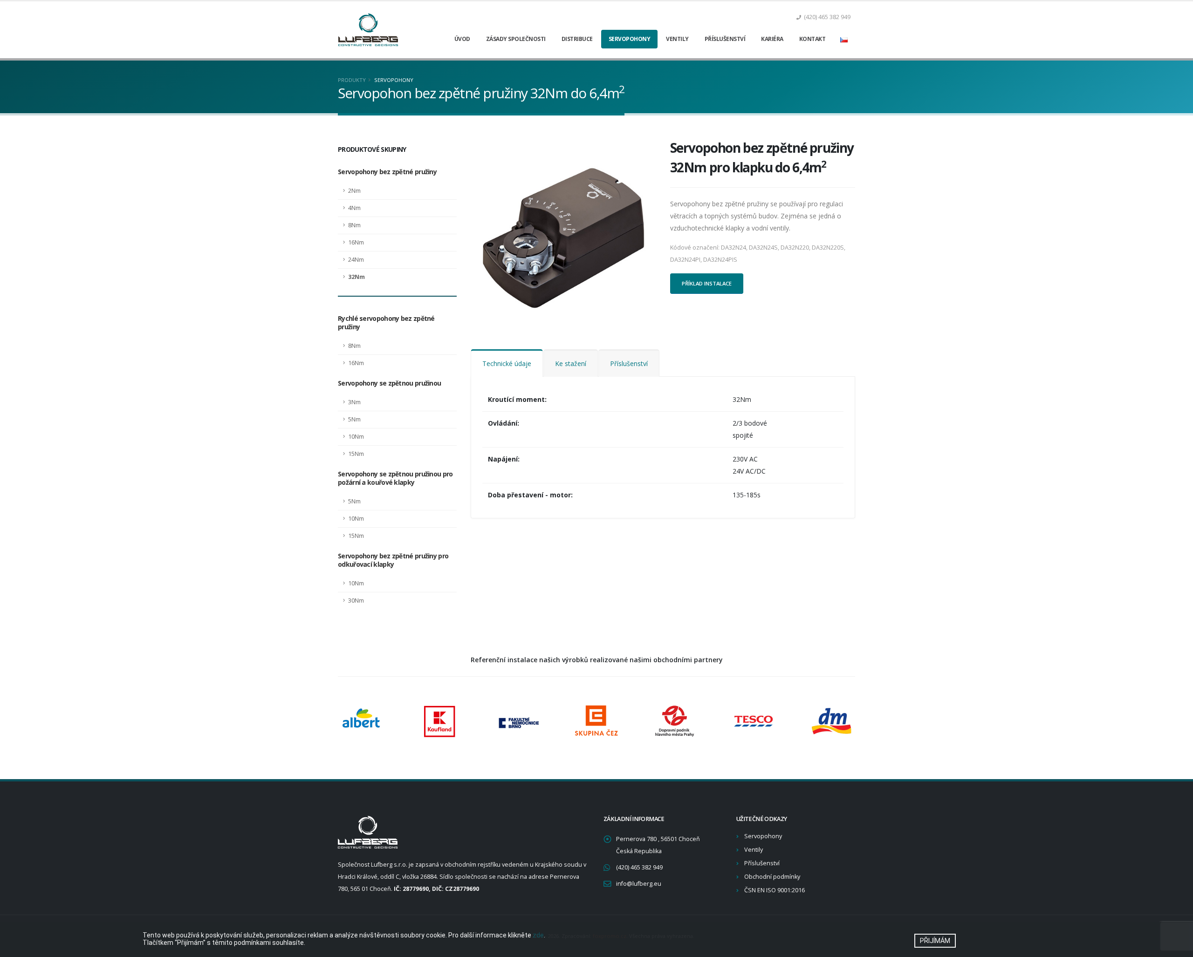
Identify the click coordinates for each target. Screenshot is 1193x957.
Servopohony (630, 39)
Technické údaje (506, 363)
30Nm (356, 600)
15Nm (356, 454)
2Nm (354, 191)
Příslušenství (725, 39)
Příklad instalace (707, 283)
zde (538, 935)
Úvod (462, 39)
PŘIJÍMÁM (935, 940)
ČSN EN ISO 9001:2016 (774, 890)
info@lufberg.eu (638, 884)
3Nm (354, 402)
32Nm (356, 277)
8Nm (354, 225)
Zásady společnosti (516, 39)
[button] (844, 39)
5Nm (354, 419)
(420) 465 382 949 (639, 867)
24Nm (356, 260)
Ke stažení (570, 363)
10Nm (356, 437)
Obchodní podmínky (772, 877)
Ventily (677, 39)
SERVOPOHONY (393, 79)
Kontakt (812, 39)
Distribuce (577, 39)
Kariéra (772, 39)
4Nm (354, 208)
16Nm (356, 242)
